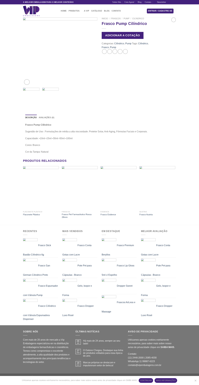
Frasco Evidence (108, 214)
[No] (195, 381)
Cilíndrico (138, 18)
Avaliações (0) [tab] (46, 117)
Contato (148, 2)
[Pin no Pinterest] (120, 51)
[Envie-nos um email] (174, 2)
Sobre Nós (116, 2)
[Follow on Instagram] (172, 2)
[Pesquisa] (58, 11)
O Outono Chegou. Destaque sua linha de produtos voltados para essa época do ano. (103, 353)
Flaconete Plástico (31, 214)
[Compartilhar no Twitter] (109, 51)
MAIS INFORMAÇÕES (166, 380)
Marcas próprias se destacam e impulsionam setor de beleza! (99, 363)
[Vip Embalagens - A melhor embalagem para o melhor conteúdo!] (37, 10)
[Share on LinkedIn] (125, 51)
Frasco (105, 47)
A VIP (86, 11)
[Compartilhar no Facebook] (104, 51)
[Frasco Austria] (157, 187)
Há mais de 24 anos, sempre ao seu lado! (101, 342)
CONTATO (116, 11)
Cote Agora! (129, 2)
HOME (64, 11)
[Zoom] (27, 82)
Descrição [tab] (31, 117)
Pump (126, 18)
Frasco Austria (146, 214)
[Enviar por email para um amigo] (114, 51)
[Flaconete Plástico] (41, 187)
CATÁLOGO (96, 11)
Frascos (116, 18)
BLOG (107, 11)
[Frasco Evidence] (119, 187)
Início (105, 18)
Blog (139, 2)
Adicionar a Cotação (122, 35)
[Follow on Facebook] (169, 2)
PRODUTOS (74, 11)
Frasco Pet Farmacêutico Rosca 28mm (76, 215)
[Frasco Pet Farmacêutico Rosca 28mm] (80, 187)
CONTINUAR (146, 380)
